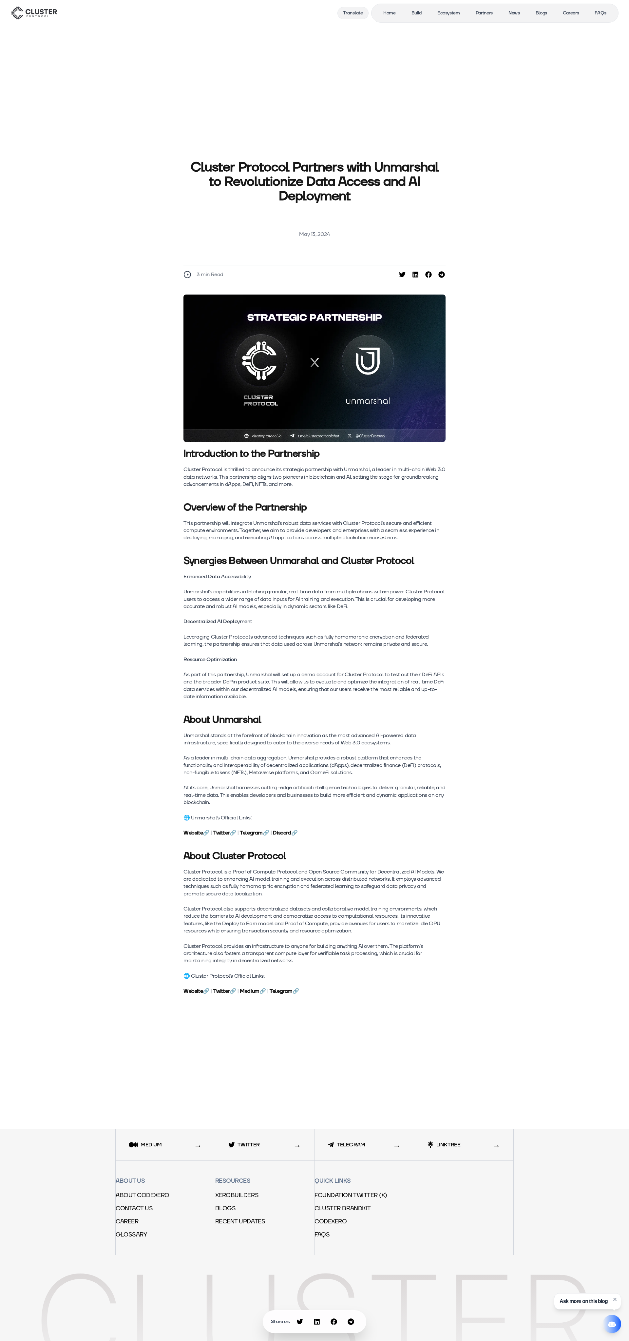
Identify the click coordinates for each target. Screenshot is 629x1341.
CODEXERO (334, 1221)
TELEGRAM (356, 1144)
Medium (156, 1144)
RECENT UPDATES (244, 1221)
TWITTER (254, 1144)
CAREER (131, 1221)
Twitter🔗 (224, 832)
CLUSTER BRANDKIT (346, 1208)
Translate (353, 13)
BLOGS (229, 1208)
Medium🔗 (253, 991)
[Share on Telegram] (442, 274)
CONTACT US (138, 1208)
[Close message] (615, 1299)
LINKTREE (453, 1144)
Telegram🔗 (254, 832)
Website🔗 (196, 832)
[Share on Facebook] (428, 274)
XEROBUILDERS (240, 1195)
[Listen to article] (187, 274)
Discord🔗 (285, 832)
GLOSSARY (135, 1235)
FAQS (325, 1235)
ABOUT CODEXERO (146, 1195)
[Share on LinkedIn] (415, 274)
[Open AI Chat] (612, 1324)
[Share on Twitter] (402, 274)
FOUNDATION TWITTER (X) (354, 1195)
